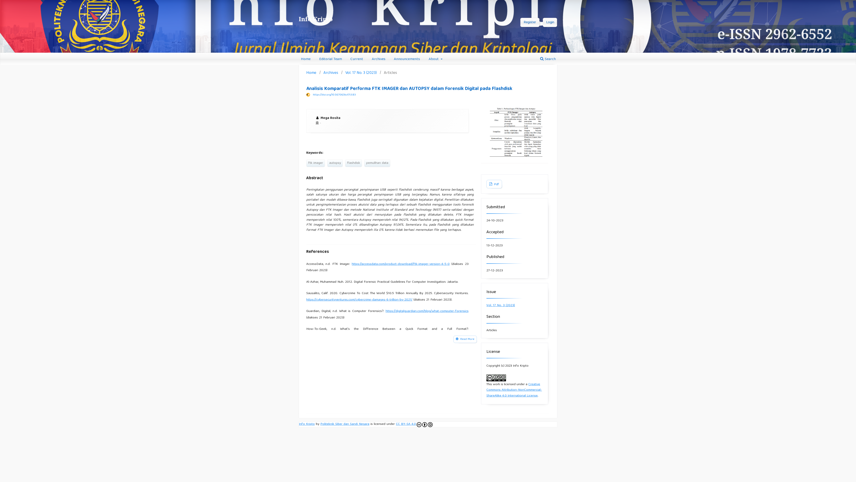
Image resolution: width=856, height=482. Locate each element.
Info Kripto (307, 424)
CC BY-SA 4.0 (406, 424)
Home (306, 59)
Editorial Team (330, 59)
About (434, 59)
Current (356, 59)
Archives (378, 59)
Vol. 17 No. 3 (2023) (361, 73)
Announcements (407, 59)
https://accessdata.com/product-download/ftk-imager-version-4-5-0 (401, 264)
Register (530, 22)
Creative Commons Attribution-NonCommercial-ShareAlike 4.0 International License (514, 390)
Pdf (496, 184)
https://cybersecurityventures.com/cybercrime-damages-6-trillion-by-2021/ (359, 300)
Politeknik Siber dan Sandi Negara (344, 424)
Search (550, 59)
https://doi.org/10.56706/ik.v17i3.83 (334, 95)
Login (550, 22)
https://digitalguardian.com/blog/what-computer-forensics (427, 311)
